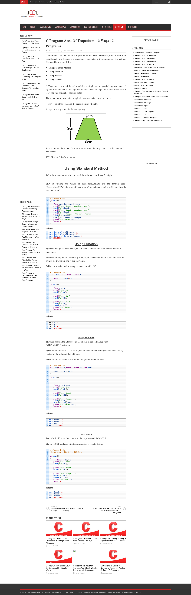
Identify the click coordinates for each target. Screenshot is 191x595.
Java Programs (60, 26)
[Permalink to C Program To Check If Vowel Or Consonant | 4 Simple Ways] (59, 563)
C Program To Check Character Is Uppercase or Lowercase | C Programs (107, 510)
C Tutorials (106, 26)
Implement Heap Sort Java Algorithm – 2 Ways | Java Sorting (67, 508)
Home (24, 26)
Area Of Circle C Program (143, 85)
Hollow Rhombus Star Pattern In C (146, 70)
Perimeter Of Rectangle (142, 103)
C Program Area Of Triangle (143, 64)
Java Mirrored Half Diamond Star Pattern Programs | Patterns (30, 244)
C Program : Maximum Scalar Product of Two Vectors (30, 97)
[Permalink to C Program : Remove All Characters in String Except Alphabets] (59, 535)
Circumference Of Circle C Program (146, 52)
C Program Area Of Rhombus (144, 58)
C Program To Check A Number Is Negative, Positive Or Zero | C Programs (112, 568)
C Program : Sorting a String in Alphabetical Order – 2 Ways (113, 539)
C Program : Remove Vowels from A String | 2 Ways (47, 2)
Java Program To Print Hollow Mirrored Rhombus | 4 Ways (31, 267)
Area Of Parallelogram (141, 76)
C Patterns (132, 26)
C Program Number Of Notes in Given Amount (150, 97)
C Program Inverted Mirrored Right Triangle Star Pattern (30, 67)
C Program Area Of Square (143, 79)
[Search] (169, 2)
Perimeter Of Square (141, 106)
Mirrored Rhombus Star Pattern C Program (149, 67)
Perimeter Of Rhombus (142, 100)
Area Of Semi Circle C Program (145, 73)
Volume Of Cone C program (143, 111)
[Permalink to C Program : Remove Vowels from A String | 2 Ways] (86, 535)
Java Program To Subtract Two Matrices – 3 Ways (31, 252)
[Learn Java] (31, 16)
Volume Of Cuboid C (141, 109)
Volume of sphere (140, 88)
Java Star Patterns (91, 26)
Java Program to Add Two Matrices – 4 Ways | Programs (31, 237)
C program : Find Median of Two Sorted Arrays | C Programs (31, 50)
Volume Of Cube (139, 114)
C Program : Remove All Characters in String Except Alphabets (57, 540)
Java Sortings (75, 26)
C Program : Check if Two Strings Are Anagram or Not (31, 76)
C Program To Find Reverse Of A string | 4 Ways (30, 59)
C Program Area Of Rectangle (144, 61)
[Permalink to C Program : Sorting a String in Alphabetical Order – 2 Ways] (113, 535)
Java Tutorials (45, 26)
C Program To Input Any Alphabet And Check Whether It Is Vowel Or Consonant (85, 568)
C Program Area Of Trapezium (144, 55)
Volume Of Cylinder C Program (145, 117)
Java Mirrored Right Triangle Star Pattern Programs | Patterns (29, 260)
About (32, 26)
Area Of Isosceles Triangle (143, 82)
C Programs (119, 26)
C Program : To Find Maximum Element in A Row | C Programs (30, 106)
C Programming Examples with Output (147, 120)
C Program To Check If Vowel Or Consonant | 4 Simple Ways (58, 568)
